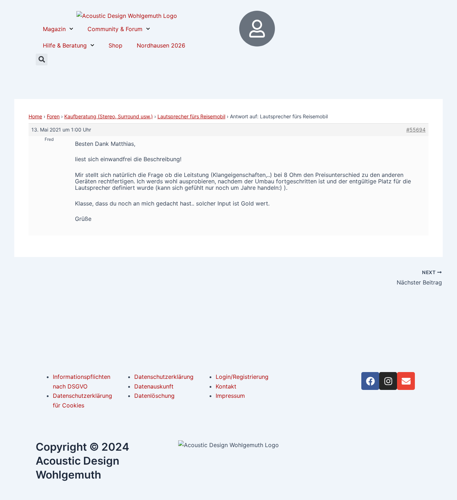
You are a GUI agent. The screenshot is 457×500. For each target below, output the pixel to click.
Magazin (54, 29)
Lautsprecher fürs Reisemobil (191, 116)
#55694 (416, 130)
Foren (53, 116)
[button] (41, 59)
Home (35, 116)
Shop (115, 45)
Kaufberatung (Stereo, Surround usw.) (108, 116)
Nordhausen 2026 (161, 45)
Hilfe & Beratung (65, 45)
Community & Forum (114, 29)
